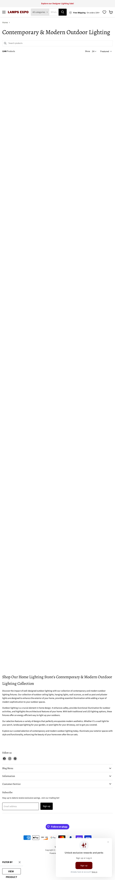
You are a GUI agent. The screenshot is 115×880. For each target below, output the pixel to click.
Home (5, 22)
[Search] (63, 12)
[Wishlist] (104, 12)
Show (87, 51)
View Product (11, 872)
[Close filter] (19, 862)
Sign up (46, 806)
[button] (106, 51)
